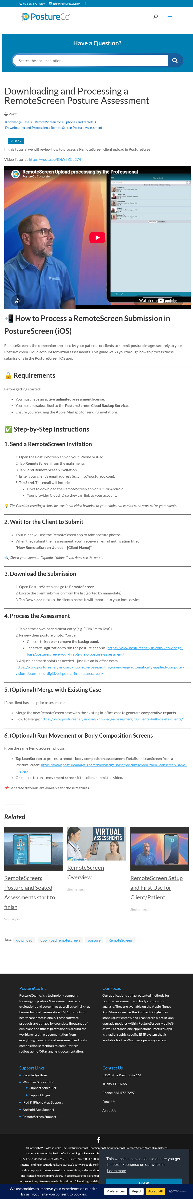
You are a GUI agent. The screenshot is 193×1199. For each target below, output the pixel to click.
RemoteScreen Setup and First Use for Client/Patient (156, 887)
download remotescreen (60, 940)
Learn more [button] (116, 1171)
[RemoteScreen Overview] (96, 844)
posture (94, 940)
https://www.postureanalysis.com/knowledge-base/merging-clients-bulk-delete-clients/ (111, 719)
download (24, 940)
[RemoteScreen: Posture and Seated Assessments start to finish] (33, 849)
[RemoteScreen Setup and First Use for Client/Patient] (159, 849)
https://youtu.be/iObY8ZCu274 (55, 159)
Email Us (108, 1102)
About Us (109, 1111)
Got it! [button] (144, 1183)
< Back (16, 141)
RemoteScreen (120, 940)
